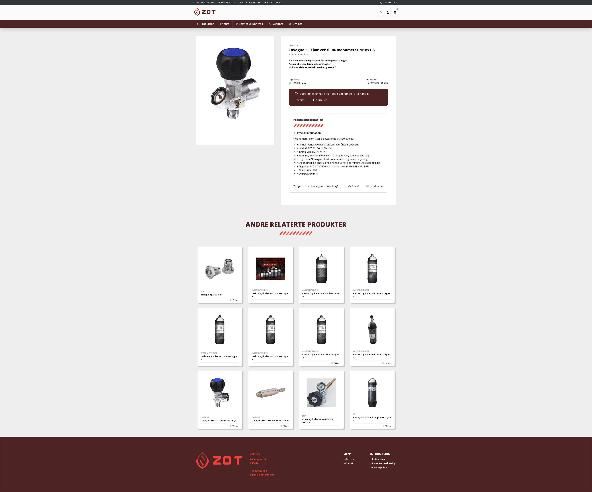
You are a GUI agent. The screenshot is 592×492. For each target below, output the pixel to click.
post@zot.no (376, 186)
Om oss (349, 459)
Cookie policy (379, 467)
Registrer (318, 99)
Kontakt (349, 463)
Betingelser (378, 459)
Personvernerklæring (384, 463)
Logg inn (300, 99)
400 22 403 (353, 186)
